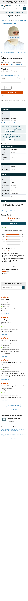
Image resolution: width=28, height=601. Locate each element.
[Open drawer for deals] (13, 5)
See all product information (9, 123)
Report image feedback (8, 52)
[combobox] (16, 8)
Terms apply (20, 129)
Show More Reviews (14, 405)
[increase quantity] (9, 88)
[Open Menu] (2, 5)
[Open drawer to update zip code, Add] (3, 8)
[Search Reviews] (23, 287)
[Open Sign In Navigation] (22, 5)
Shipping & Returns (5, 105)
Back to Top (13, 409)
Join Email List (10, 139)
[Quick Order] (16, 5)
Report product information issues (11, 211)
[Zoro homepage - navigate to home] (7, 5)
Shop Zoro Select (13, 17)
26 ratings (11, 64)
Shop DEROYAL (4, 55)
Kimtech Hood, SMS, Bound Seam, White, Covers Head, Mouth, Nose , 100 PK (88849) (12, 429)
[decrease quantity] (2, 88)
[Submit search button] (24, 8)
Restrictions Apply (15, 2)
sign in (9, 2)
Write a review (18, 64)
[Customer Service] (19, 5)
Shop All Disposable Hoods (9, 23)
